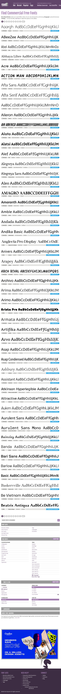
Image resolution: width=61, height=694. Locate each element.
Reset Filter (56, 582)
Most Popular (4, 529)
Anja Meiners (16, 40)
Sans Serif (3, 555)
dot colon (15, 118)
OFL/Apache (4, 594)
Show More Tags (36, 577)
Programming (4, 553)
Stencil (3, 560)
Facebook (45, 677)
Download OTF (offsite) (52, 69)
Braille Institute (22, 392)
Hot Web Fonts (4, 533)
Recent (19, 5)
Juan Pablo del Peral (18, 167)
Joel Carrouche (17, 459)
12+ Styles (34, 592)
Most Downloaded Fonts (8, 677)
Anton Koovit (14, 343)
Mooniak (17, 59)
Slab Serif (3, 558)
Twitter (44, 675)
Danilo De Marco (16, 108)
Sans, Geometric (36, 564)
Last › (23, 21)
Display (3, 548)
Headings (34, 546)
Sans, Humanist (35, 568)
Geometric (34, 553)
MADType (13, 50)
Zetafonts (16, 313)
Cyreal (14, 333)
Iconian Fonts (17, 78)
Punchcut (14, 215)
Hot (14, 5)
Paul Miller (16, 440)
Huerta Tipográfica (16, 225)
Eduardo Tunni (16, 265)
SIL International (18, 235)
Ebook (2, 591)
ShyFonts (16, 274)
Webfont (4, 589)
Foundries (34, 531)
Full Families (35, 594)
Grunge (33, 555)
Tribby (14, 469)
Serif (2, 557)
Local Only (3, 601)
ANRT (16, 489)
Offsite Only (4, 603)
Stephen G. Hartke (19, 421)
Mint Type (20, 245)
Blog (44, 678)
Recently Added (5, 528)
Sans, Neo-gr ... (35, 569)
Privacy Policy (26, 683)
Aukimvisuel (15, 411)
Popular (26, 5)
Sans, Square (35, 573)
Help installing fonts (27, 677)
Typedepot (15, 450)
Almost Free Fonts (7, 678)
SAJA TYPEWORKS (18, 127)
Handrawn (34, 557)
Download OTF (54, 40)
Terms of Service (26, 682)
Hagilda (13, 157)
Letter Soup (16, 401)
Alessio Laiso (14, 186)
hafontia (15, 382)
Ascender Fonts (15, 303)
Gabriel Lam (17, 499)
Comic (2, 546)
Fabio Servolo (16, 196)
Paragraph (35, 575)
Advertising (25, 680)
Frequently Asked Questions (29, 675)
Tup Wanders (15, 30)
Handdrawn (4, 549)
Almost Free (4, 535)
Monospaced (4, 551)
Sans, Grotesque (36, 566)
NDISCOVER (14, 293)
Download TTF (55, 30)
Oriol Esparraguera (17, 88)
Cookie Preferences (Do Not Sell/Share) (31, 687)
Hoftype (14, 373)
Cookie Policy (26, 685)
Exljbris (14, 255)
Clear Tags (56, 539)
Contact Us (25, 678)
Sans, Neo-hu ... (35, 571)
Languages (34, 529)
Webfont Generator (42, 5)
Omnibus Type (16, 284)
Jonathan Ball (14, 69)
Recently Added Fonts (8, 675)
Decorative (34, 549)
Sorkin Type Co (16, 323)
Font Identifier (53, 5)
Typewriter (3, 562)
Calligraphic (4, 544)
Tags (31, 5)
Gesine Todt (16, 205)
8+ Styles (34, 591)
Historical (34, 558)
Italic (33, 560)
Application (4, 593)
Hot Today (3, 531)
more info (17, 617)
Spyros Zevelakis (15, 137)
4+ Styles (34, 589)
